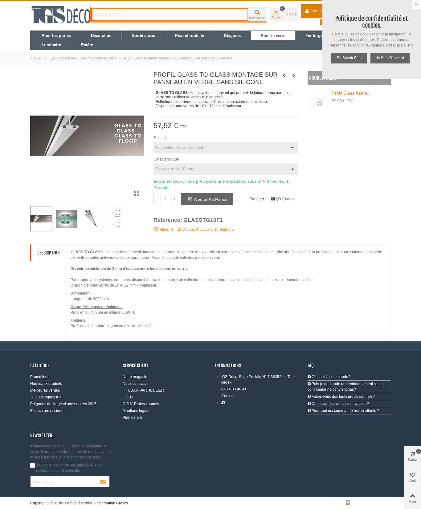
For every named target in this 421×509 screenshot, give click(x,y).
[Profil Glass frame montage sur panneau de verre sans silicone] (283, 75)
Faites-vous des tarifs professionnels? (343, 396)
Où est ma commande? (330, 377)
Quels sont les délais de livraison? (340, 403)
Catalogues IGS (49, 397)
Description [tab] (48, 252)
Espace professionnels (49, 411)
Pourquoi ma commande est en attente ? (345, 411)
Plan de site (132, 417)
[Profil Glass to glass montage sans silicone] (136, 193)
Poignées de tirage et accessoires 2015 (63, 404)
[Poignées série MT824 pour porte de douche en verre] (293, 75)
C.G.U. (128, 397)
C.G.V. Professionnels (141, 404)
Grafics (122, 503)
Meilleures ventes (45, 390)
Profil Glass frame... (351, 93)
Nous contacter (135, 383)
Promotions (39, 377)
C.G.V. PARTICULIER (146, 390)
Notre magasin (135, 377)
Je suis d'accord (390, 58)
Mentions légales (137, 411)
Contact (227, 396)
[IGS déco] (61, 15)
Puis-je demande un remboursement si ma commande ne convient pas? (345, 387)
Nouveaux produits (46, 383)
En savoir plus (349, 58)
